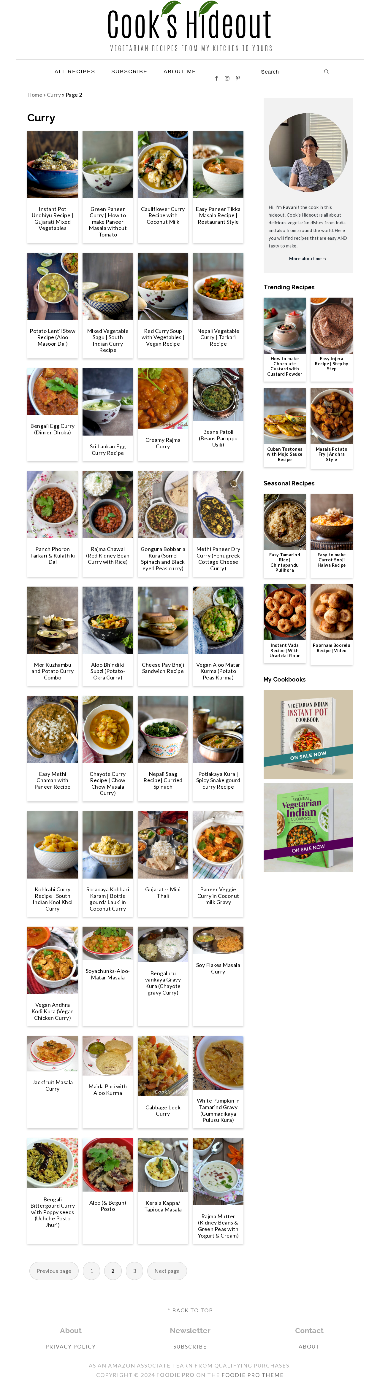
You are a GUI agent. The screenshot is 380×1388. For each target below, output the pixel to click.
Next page (167, 1271)
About (309, 1346)
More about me (305, 258)
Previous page (54, 1271)
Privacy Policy (70, 1346)
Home (34, 94)
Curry (54, 94)
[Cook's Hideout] (190, 54)
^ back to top (190, 1310)
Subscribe (190, 1346)
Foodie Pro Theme (252, 1375)
